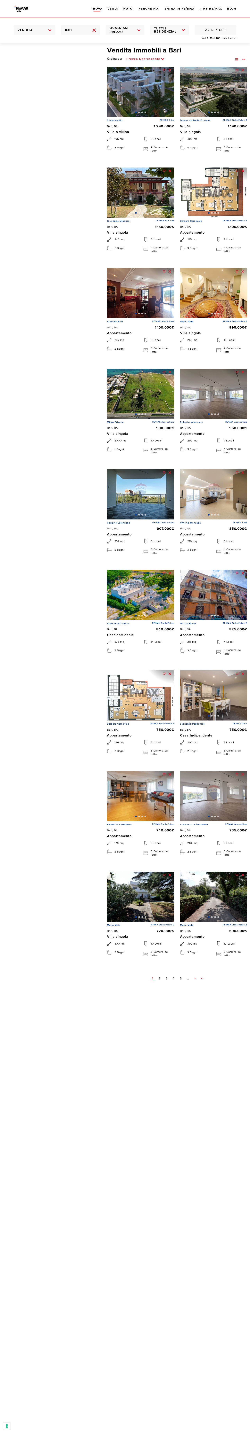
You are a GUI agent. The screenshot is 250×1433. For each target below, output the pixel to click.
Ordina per (114, 58)
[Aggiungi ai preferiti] (164, 70)
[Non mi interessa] (169, 70)
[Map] (50, 738)
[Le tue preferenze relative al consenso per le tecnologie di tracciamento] (7, 1426)
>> (201, 978)
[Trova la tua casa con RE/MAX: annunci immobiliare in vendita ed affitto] (25, 9)
